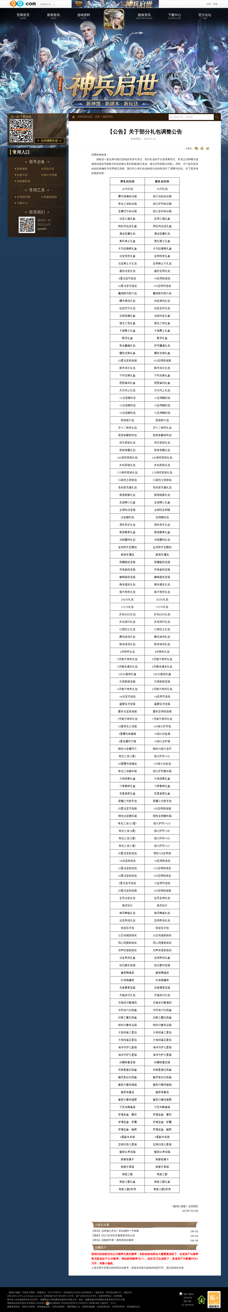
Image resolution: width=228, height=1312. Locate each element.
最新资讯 (108, 116)
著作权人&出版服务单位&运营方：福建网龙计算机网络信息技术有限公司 (42, 1299)
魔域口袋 (115, 4)
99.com (22, 1296)
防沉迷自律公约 (113, 1292)
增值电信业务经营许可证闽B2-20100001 (26, 1303)
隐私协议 (99, 1292)
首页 (97, 116)
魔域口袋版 (14, 1292)
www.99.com (22, 4)
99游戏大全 (45, 4)
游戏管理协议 (105, 1296)
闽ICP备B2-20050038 (187, 1303)
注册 (208, 4)
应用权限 (118, 1296)
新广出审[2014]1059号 (86, 1296)
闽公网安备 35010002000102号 (63, 1303)
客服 (215, 4)
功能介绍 (127, 1292)
